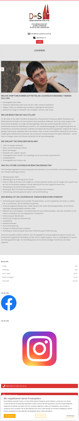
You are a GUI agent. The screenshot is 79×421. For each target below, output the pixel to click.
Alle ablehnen (41, 416)
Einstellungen (70, 416)
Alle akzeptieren (9, 416)
